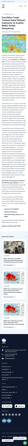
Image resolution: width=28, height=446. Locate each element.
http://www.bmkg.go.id (10, 212)
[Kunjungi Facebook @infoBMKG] (6, 414)
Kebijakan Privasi (22, 436)
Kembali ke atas (8, 440)
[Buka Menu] (25, 6)
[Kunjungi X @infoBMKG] (9, 414)
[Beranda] (3, 6)
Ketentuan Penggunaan (12, 436)
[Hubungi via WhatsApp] (25, 443)
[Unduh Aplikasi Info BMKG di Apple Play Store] (20, 406)
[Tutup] (25, 438)
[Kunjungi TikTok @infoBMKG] (16, 414)
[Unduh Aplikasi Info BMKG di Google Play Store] (7, 406)
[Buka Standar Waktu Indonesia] (25, 1)
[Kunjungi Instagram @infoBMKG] (13, 414)
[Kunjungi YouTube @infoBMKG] (3, 414)
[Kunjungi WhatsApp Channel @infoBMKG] (19, 414)
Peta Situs (4, 436)
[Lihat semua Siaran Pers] (25, 236)
